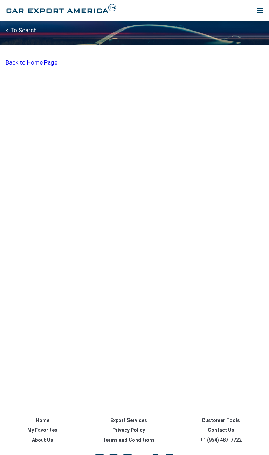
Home (42, 420)
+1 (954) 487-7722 (221, 440)
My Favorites (42, 430)
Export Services (128, 420)
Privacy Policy (128, 430)
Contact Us (221, 430)
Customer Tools (221, 420)
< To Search (21, 30)
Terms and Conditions (129, 440)
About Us (42, 440)
